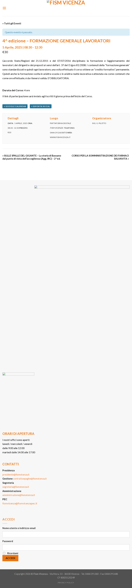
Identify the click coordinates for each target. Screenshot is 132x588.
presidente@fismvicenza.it (15, 474)
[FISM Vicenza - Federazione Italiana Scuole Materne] (66, 8)
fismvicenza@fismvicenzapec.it (19, 503)
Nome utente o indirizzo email (19, 528)
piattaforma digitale (60, 123)
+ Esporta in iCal (40, 106)
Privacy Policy (66, 582)
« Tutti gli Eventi (11, 23)
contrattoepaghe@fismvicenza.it (30, 478)
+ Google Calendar (15, 106)
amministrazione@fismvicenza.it (18, 495)
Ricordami (12, 553)
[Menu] (4, 8)
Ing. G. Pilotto (99, 123)
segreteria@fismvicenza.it (15, 486)
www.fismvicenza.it (60, 137)
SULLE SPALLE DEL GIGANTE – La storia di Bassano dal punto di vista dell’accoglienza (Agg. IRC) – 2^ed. (31, 157)
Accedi (10, 558)
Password (7, 541)
